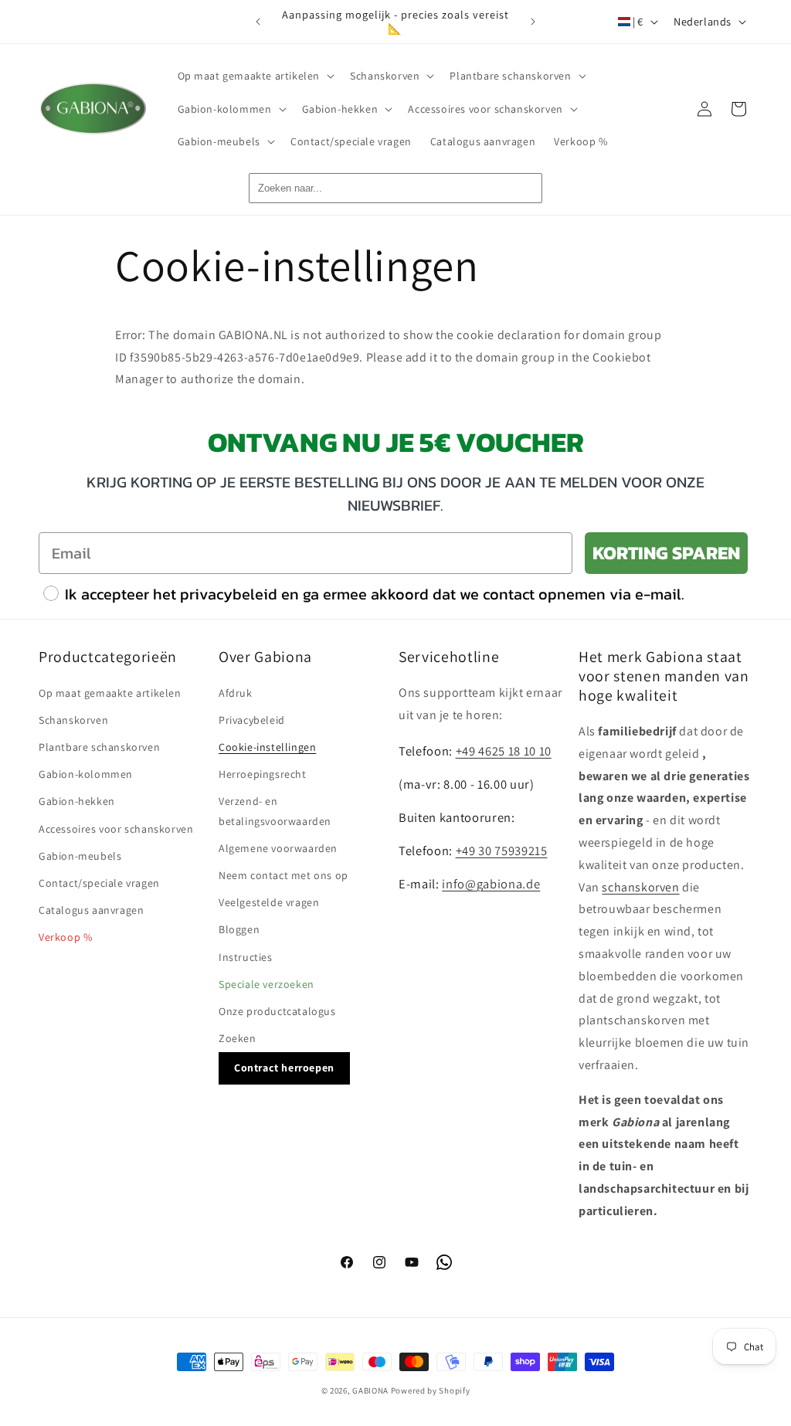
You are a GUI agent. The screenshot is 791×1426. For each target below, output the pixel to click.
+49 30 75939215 (502, 850)
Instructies (246, 957)
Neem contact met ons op (283, 875)
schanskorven (640, 887)
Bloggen (239, 929)
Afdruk (236, 693)
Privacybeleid (252, 720)
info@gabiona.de (491, 883)
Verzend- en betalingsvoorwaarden (275, 810)
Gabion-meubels (80, 856)
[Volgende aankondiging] (533, 21)
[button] (254, 75)
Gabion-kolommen (86, 774)
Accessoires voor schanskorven (116, 829)
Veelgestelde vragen (269, 902)
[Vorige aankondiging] (258, 21)
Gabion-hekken (77, 801)
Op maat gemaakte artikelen (110, 693)
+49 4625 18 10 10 (504, 750)
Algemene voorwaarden (278, 848)
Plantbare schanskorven (99, 747)
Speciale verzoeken (266, 984)
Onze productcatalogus (277, 1011)
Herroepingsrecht (263, 774)
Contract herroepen (284, 1068)
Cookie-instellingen (267, 747)
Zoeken (237, 1038)
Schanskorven (73, 720)
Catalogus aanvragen (91, 910)
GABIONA (370, 1390)
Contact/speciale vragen (99, 883)
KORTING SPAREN (666, 552)
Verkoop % (65, 937)
